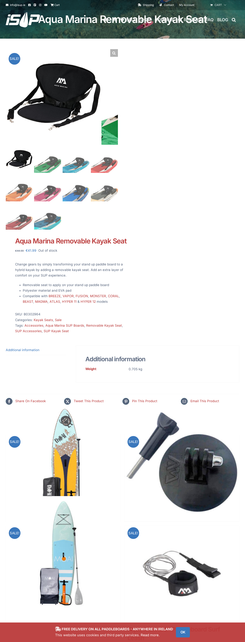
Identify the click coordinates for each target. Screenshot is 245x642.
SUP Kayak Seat (56, 331)
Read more (150, 635)
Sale (58, 320)
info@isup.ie (17, 5)
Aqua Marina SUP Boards (64, 325)
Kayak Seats (43, 320)
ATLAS (55, 302)
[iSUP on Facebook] (29, 5)
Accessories (33, 325)
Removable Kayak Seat (104, 325)
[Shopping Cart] (114, 19)
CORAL (113, 296)
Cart (57, 5)
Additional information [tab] (22, 350)
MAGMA (41, 302)
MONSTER (98, 296)
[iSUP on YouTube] (45, 5)
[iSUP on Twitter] (35, 5)
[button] (233, 19)
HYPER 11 (69, 302)
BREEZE (55, 296)
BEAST (28, 302)
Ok (182, 632)
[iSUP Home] (106, 19)
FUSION (82, 296)
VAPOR (68, 296)
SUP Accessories (28, 331)
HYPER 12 (88, 302)
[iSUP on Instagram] (40, 5)
